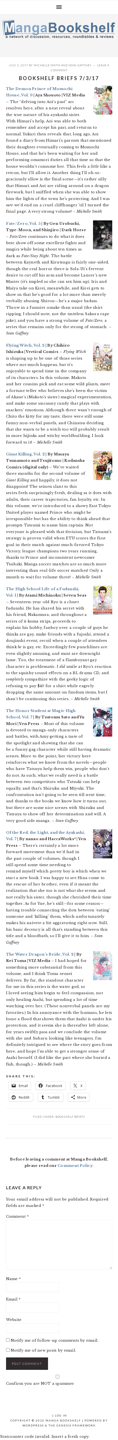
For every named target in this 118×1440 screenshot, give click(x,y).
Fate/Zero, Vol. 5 (23, 223)
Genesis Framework (76, 1425)
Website (14, 1319)
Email (13, 1299)
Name (13, 1279)
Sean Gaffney (80, 65)
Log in (61, 1415)
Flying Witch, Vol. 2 (25, 345)
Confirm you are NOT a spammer (40, 1383)
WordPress (33, 1425)
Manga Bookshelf (59, 34)
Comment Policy (75, 1165)
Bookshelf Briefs (70, 1116)
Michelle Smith (47, 65)
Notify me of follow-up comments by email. (55, 1340)
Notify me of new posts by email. (43, 1350)
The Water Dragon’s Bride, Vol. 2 (40, 954)
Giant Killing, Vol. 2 (26, 454)
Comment (17, 1216)
